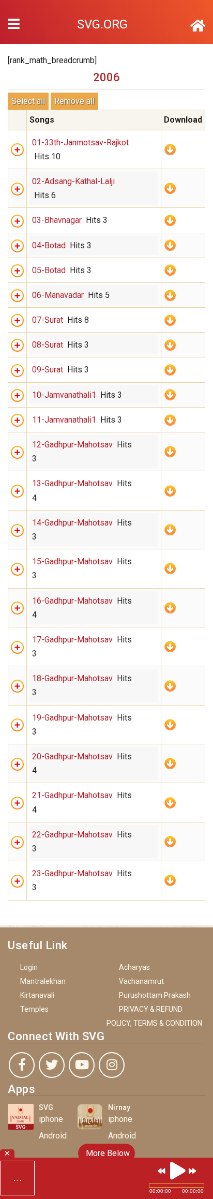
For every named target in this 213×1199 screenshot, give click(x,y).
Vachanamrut (141, 981)
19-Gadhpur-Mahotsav (72, 718)
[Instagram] (112, 1065)
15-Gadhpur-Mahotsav (72, 561)
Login (29, 967)
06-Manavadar (58, 295)
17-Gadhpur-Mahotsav (72, 640)
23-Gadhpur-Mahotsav (72, 873)
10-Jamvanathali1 (64, 395)
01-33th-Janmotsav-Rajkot (80, 142)
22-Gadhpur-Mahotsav (72, 835)
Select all (28, 101)
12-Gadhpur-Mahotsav (72, 444)
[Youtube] (82, 1065)
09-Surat (47, 369)
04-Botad (49, 245)
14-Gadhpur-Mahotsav (72, 523)
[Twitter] (52, 1065)
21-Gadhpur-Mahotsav (72, 795)
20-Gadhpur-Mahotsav (72, 756)
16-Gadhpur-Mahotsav (72, 601)
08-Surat (47, 345)
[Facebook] (22, 1065)
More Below (107, 1153)
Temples (34, 1009)
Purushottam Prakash (155, 995)
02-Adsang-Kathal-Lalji (73, 181)
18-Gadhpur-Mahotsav (72, 678)
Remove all (74, 101)
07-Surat (47, 320)
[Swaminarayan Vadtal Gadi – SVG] (197, 26)
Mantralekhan (43, 981)
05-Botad (49, 270)
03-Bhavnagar (57, 220)
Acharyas (134, 967)
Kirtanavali (37, 995)
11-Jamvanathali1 (64, 420)
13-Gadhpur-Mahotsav (72, 483)
